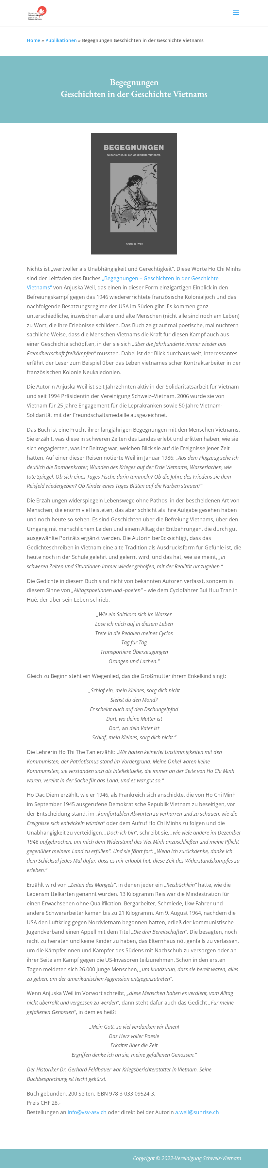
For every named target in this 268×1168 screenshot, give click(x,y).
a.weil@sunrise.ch (197, 1112)
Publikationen (61, 40)
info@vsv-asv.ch (87, 1112)
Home (33, 40)
